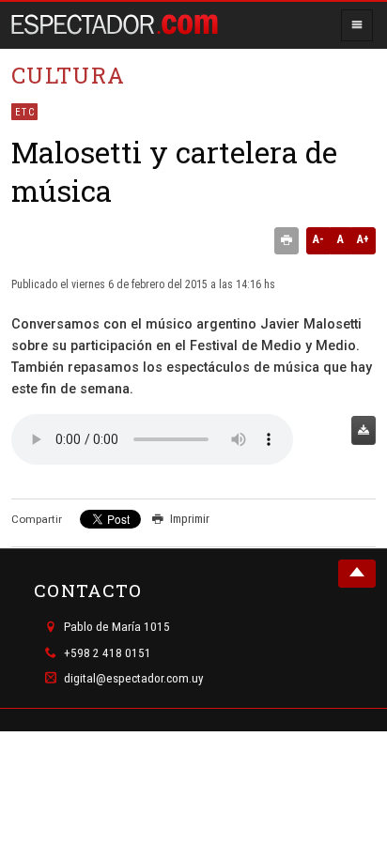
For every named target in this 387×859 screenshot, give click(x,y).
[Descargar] (363, 430)
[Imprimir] (286, 241)
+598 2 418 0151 (107, 653)
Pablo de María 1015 (117, 628)
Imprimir (189, 519)
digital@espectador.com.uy (134, 678)
